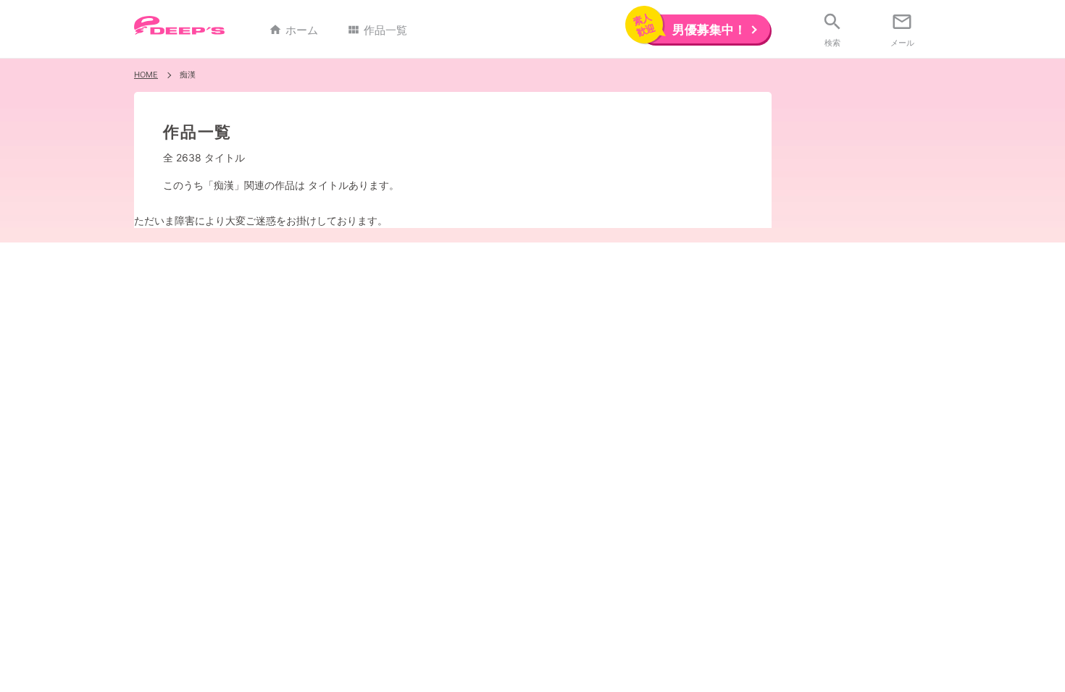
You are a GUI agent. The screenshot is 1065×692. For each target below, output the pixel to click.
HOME (146, 74)
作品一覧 (377, 30)
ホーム (293, 30)
